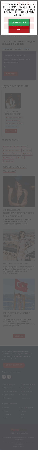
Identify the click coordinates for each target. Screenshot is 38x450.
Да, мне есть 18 (19, 22)
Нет (19, 29)
